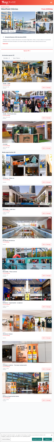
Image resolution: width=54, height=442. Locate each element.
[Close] (51, 435)
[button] (6, 58)
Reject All (47, 439)
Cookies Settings (6, 439)
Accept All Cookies (37, 439)
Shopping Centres (5, 6)
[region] (27, 437)
